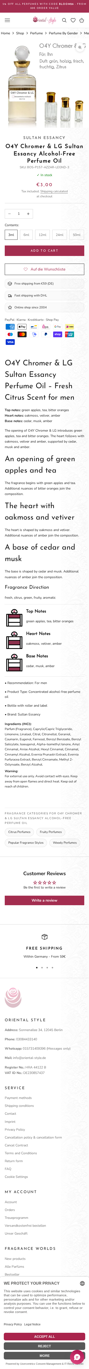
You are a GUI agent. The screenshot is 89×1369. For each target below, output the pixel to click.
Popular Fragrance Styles (25, 843)
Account (11, 1202)
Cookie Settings (16, 1177)
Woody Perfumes (65, 843)
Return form (14, 1161)
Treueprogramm (16, 1218)
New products (15, 1259)
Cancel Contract (16, 1145)
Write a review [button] (44, 900)
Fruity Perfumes (51, 832)
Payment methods (18, 1098)
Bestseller (12, 1274)
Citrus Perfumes (19, 832)
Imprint (10, 1121)
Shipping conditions (19, 1105)
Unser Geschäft (16, 1233)
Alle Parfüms (14, 1266)
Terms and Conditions (21, 1153)
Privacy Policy (15, 1129)
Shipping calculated (54, 191)
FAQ (8, 1169)
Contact (10, 1113)
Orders (10, 1210)
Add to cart (44, 250)
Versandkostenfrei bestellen (25, 1225)
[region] (44, 946)
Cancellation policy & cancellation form (33, 1137)
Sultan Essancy (44, 138)
